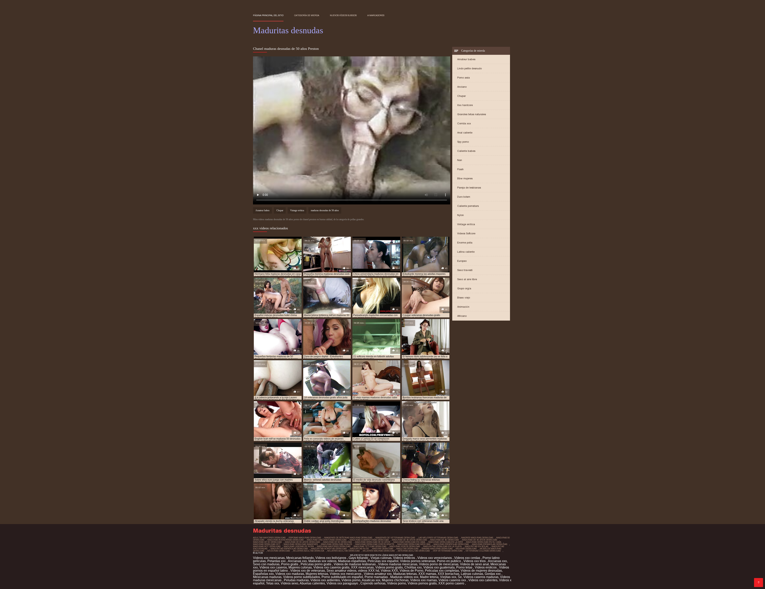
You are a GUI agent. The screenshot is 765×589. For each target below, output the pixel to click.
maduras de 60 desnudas (337, 542)
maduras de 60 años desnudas (302, 542)
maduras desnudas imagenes (301, 544)
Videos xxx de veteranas (307, 570)
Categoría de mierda (306, 15)
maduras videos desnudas (404, 546)
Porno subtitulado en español (342, 577)
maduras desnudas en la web (445, 542)
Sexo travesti (465, 270)
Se (460, 577)
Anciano (462, 86)
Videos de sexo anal (474, 564)
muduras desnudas (278, 551)
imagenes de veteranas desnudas (395, 537)
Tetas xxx (272, 583)
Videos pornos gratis (422, 583)
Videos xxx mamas (423, 580)
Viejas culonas (381, 558)
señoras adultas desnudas (414, 551)
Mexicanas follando (300, 558)
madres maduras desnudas (477, 537)
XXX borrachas (448, 573)
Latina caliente (466, 251)
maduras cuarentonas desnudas (369, 540)
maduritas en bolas (476, 546)
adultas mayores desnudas (269, 537)
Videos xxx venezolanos (435, 558)
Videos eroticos (486, 567)
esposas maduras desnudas (305, 537)
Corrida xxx (464, 123)
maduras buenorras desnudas (285, 540)
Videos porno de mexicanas (438, 564)
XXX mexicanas (362, 567)
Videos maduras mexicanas (397, 564)
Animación (463, 306)
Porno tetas (464, 567)
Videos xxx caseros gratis (331, 567)
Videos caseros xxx (452, 580)
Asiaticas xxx (371, 580)
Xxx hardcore (465, 105)
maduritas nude (359, 548)
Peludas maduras (296, 580)
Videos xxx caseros (273, 567)
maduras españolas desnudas (451, 544)
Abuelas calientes (312, 583)
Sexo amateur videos (341, 570)
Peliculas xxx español (383, 561)
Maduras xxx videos (322, 561)
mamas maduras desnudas (437, 548)
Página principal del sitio (268, 15)
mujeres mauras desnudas (379, 551)
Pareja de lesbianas (469, 187)
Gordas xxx (493, 573)
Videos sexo (289, 583)
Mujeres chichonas (395, 580)
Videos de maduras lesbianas (355, 564)
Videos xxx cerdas (467, 558)
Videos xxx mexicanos (346, 573)
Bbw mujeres (465, 178)
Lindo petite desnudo (469, 68)
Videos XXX (389, 570)
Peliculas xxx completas (442, 570)
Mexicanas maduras (267, 577)
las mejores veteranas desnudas (438, 537)
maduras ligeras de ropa (299, 546)
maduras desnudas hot (266, 544)
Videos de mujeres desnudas (481, 570)
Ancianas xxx (297, 561)
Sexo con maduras (266, 564)
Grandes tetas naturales (471, 114)
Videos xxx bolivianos (331, 558)
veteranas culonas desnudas (483, 551)
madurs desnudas (382, 548)
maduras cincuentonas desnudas (326, 540)
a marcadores (375, 15)
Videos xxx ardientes (325, 580)
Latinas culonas (472, 573)
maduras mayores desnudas (333, 546)
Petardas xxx (276, 561)
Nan (459, 160)
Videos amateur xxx (378, 573)
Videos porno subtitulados (301, 577)
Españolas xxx (263, 573)
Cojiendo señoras (372, 583)
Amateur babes (466, 59)
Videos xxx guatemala (439, 567)
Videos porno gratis (389, 567)
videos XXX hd (368, 570)
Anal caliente (464, 132)
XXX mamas (427, 573)
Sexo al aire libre (467, 279)
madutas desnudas (407, 548)
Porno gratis (290, 564)
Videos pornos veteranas (417, 561)
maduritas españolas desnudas (289, 548)
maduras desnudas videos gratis (374, 544)
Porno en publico (449, 561)
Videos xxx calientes (482, 580)
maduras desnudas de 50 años (325, 210)
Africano (462, 315)
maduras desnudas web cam (413, 544)
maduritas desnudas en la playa (442, 546)
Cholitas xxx (413, 567)
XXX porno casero (451, 583)
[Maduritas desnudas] (758, 582)
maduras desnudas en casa (409, 542)
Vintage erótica (466, 224)
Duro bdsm (463, 196)
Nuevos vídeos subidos (343, 15)
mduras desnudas (466, 548)
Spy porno (463, 141)
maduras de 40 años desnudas (409, 540)
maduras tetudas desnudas (370, 546)
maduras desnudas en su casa (483, 542)
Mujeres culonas (300, 567)
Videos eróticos (404, 558)
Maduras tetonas (405, 573)
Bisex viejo (463, 297)
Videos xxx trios (474, 561)
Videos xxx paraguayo (343, 583)
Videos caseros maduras (480, 577)
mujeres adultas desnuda (308, 551)
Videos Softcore (466, 233)
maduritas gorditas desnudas (329, 548)
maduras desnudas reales (336, 544)
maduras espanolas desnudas (489, 544)
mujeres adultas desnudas (343, 551)
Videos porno (350, 580)
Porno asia (463, 77)
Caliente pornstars (468, 205)
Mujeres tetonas (317, 573)
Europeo (462, 260)
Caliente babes (466, 150)
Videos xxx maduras (289, 573)
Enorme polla (464, 242)
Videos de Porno (411, 570)
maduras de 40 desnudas (444, 540)
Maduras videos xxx (404, 577)
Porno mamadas (377, 577)
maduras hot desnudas (266, 546)
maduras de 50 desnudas (267, 542)
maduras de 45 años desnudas (479, 540)
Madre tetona (429, 577)
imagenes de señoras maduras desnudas (348, 537)
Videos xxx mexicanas (269, 558)
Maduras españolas (352, 561)
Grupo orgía (464, 288)
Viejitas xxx (448, 577)
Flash (460, 169)
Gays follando (359, 558)
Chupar (461, 95)
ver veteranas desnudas (447, 551)
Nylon (460, 215)
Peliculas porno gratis (316, 564)
